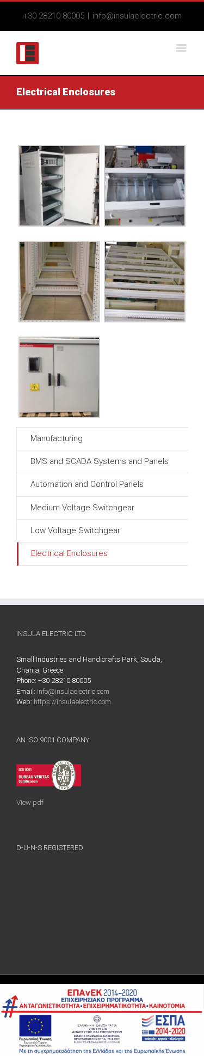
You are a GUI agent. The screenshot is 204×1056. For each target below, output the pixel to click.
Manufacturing (56, 438)
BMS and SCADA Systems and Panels (99, 461)
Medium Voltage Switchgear (82, 507)
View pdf (30, 802)
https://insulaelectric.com (72, 702)
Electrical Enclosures (69, 553)
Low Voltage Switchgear (75, 530)
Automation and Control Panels (87, 484)
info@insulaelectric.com (137, 16)
